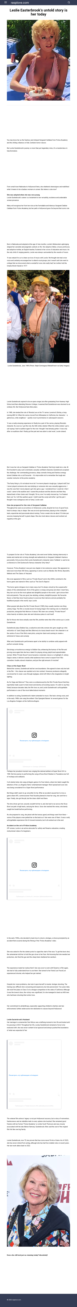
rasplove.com (20, 2)
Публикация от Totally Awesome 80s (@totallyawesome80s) (34, 1106)
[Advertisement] (38, 122)
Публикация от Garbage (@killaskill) (34, 766)
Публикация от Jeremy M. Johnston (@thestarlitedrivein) (34, 896)
